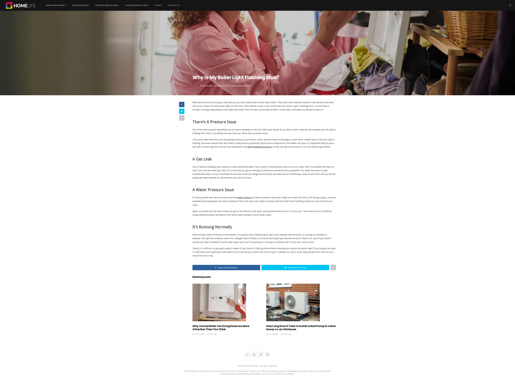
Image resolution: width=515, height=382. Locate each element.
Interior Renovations (136, 5)
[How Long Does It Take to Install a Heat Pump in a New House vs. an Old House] (293, 302)
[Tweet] (181, 111)
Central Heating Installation (241, 86)
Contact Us (174, 5)
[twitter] (254, 354)
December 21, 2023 (221, 86)
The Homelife (207, 86)
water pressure (244, 197)
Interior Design (80, 5)
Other (158, 5)
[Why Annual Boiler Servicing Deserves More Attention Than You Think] (219, 302)
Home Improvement (55, 5)
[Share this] (181, 104)
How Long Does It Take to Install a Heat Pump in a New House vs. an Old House (301, 327)
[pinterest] (261, 354)
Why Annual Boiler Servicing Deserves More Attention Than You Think (220, 327)
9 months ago (211, 334)
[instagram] (267, 354)
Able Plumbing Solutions (259, 147)
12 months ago (286, 334)
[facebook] (247, 354)
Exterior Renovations (106, 5)
